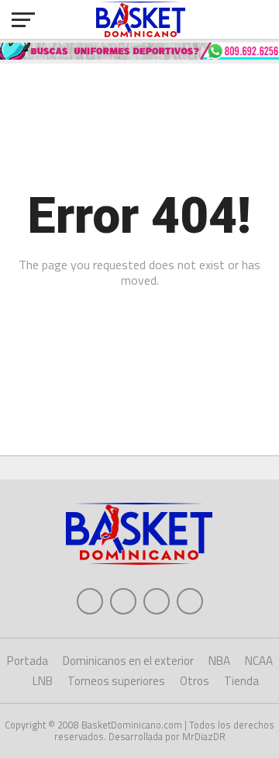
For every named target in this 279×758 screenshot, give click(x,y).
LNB (43, 681)
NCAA (259, 661)
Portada (27, 661)
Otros (194, 681)
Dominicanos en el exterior (128, 661)
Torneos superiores (116, 681)
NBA (219, 661)
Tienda (241, 681)
